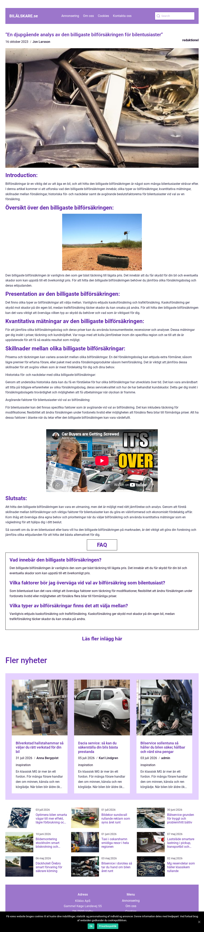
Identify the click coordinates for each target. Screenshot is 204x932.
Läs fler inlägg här (102, 639)
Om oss (88, 16)
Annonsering (70, 16)
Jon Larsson (41, 42)
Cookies (103, 16)
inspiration (23, 765)
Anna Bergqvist (47, 758)
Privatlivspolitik (107, 926)
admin (165, 758)
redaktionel (190, 40)
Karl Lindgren (108, 758)
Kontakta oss (122, 16)
